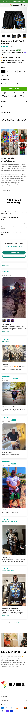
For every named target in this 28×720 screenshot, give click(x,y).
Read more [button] (5, 331)
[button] (5, 46)
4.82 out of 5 (18, 246)
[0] (25, 5)
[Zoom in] (23, 29)
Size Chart (6, 79)
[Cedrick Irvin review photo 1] (14, 353)
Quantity (4, 84)
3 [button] (14, 623)
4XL (3, 75)
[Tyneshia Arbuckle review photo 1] (14, 393)
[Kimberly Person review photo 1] (14, 540)
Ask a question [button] (14, 256)
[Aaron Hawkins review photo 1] (14, 436)
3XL (24, 72)
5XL (7, 75)
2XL (20, 72)
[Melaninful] (14, 5)
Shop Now (6, 190)
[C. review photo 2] (4, 320)
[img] (5, 272)
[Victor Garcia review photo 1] (14, 590)
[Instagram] (5, 704)
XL (16, 72)
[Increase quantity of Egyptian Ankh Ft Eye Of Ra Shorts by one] (25, 84)
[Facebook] (1, 704)
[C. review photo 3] (8, 320)
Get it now (4, 670)
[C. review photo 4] (12, 320)
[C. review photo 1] (14, 297)
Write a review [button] (14, 252)
